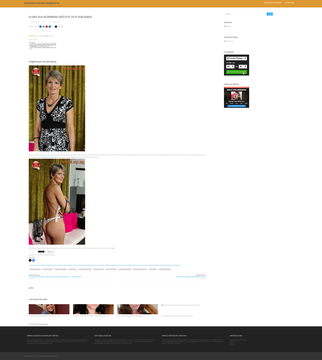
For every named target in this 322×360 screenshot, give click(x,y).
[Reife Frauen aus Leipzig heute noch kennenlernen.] (137, 314)
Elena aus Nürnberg (39, 265)
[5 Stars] (33, 35)
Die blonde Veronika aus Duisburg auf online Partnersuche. (44, 316)
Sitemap (232, 343)
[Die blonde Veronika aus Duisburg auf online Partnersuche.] (49, 314)
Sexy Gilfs (34, 356)
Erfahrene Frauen (51, 265)
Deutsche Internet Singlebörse (41, 3)
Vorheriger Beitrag (55, 275)
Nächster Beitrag (191, 275)
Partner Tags (289, 2)
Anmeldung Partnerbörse (273, 2)
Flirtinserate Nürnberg (48, 157)
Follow (51, 252)
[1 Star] (29, 35)
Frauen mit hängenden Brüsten (238, 340)
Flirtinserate (56, 22)
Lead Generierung (53, 356)
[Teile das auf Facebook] (40, 27)
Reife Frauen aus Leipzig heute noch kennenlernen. (130, 316)
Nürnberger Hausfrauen (131, 265)
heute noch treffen (103, 265)
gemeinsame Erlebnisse (89, 265)
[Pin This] (46, 27)
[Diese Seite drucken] (62, 27)
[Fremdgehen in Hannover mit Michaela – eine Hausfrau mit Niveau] (93, 314)
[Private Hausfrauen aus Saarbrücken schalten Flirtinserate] (180, 305)
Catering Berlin (43, 356)
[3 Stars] (31, 35)
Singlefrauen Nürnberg (172, 265)
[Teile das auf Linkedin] (50, 27)
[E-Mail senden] (59, 27)
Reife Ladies (27, 356)
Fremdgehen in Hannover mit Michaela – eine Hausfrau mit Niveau (91, 316)
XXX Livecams (233, 341)
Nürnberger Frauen (116, 265)
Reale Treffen (160, 265)
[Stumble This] (53, 27)
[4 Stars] (32, 35)
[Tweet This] (43, 27)
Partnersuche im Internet (147, 265)
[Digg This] (56, 27)
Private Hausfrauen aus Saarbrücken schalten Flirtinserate (177, 316)
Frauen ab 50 (77, 265)
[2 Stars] (30, 35)
